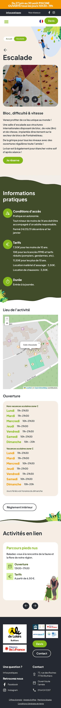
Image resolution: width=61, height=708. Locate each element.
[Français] (41, 21)
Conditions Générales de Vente (31, 703)
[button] (6, 21)
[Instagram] (53, 12)
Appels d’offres (29, 700)
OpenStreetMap (41, 387)
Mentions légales (44, 700)
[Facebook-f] (49, 12)
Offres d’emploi (15, 700)
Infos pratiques (10, 672)
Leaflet (29, 387)
